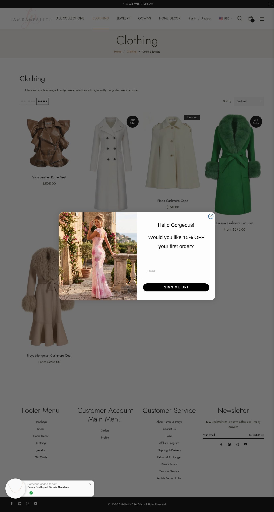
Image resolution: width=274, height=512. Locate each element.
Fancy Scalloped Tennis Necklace (48, 487)
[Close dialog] (210, 216)
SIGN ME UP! (176, 287)
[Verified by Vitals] (31, 493)
